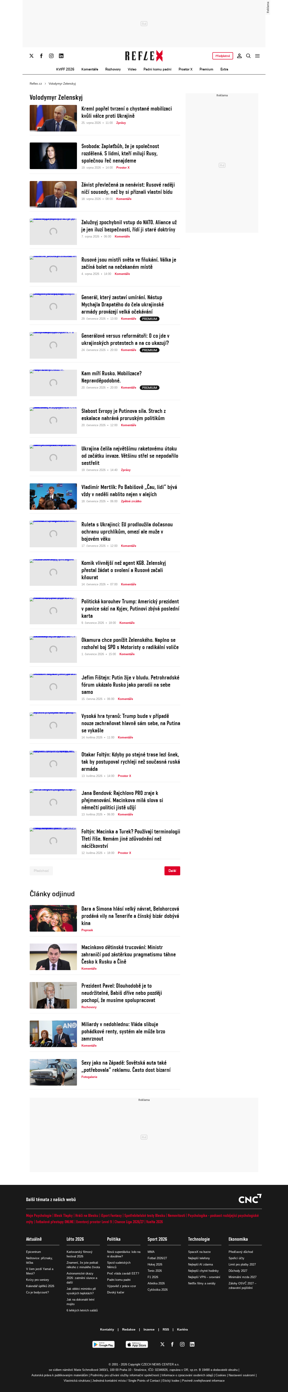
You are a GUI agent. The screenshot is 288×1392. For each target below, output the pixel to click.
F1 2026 (153, 1277)
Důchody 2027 (238, 1270)
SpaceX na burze (199, 1252)
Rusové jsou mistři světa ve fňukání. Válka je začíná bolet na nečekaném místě (128, 263)
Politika (114, 1239)
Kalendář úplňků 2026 (40, 1286)
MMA (151, 1252)
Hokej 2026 (155, 1264)
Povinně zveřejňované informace (203, 1380)
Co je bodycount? (37, 1292)
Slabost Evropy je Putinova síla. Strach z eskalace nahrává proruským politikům (123, 414)
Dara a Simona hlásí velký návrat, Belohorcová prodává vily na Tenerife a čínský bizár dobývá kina (130, 915)
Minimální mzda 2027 (242, 1277)
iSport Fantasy (111, 1215)
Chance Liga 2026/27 (129, 1221)
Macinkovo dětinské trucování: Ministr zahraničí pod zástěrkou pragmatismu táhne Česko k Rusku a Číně (128, 954)
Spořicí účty (236, 1258)
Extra (224, 69)
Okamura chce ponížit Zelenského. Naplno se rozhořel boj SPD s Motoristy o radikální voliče (130, 643)
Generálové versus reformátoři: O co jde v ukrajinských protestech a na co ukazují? (125, 339)
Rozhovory (113, 69)
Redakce (128, 1329)
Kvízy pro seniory (37, 1279)
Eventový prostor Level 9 (94, 1221)
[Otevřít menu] (257, 55)
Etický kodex (171, 1380)
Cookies (221, 1375)
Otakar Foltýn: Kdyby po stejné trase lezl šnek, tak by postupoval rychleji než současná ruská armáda (130, 761)
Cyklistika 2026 (158, 1289)
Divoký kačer (115, 1292)
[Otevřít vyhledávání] (248, 55)
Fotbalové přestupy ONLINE (55, 1221)
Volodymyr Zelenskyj (62, 83)
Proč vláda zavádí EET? (123, 1273)
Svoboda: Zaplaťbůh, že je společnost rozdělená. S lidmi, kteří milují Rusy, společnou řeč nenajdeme (120, 153)
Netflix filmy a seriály (202, 1283)
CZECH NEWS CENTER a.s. (160, 1364)
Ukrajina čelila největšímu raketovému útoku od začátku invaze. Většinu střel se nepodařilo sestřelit (129, 455)
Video (132, 69)
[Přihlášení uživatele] (239, 55)
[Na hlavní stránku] (144, 56)
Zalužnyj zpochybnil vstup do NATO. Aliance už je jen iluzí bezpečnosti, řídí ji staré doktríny (129, 226)
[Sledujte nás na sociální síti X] (31, 55)
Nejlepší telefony (199, 1258)
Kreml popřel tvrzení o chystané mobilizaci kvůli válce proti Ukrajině (126, 112)
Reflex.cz (36, 83)
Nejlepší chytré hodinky (203, 1270)
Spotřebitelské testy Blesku (144, 1215)
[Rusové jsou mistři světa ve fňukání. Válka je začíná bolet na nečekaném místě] (53, 269)
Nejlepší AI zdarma (200, 1264)
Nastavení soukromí (242, 1375)
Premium (206, 69)
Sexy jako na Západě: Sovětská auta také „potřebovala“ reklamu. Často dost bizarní (126, 1066)
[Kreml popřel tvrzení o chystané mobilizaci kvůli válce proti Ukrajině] (53, 118)
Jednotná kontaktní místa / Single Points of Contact (126, 1380)
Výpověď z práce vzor (121, 1286)
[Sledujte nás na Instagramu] (51, 55)
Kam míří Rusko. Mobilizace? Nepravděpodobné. (111, 377)
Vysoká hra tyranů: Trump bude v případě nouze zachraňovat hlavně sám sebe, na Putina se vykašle (130, 723)
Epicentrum (33, 1252)
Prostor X (185, 69)
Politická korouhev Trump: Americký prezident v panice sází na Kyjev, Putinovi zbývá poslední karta (130, 608)
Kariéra (182, 1329)
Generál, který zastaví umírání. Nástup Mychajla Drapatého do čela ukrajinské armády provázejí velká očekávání (122, 304)
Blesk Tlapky (63, 1215)
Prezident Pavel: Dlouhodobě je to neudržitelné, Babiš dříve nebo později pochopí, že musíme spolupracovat (121, 992)
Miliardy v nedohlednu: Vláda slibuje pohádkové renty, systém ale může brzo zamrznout (123, 1031)
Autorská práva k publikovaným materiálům (60, 1375)
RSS (166, 1329)
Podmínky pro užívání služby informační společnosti (124, 1375)
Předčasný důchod (241, 1252)
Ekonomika (238, 1239)
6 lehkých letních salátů (82, 1310)
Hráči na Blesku (86, 1215)
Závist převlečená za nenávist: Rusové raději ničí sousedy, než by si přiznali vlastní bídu (128, 188)
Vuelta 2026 (154, 1221)
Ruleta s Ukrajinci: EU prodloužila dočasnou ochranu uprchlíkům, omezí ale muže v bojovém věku (127, 531)
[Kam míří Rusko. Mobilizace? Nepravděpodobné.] (53, 383)
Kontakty (107, 1329)
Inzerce (149, 1329)
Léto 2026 (75, 1239)
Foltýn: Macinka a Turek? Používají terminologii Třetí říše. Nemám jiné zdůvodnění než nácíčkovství (130, 838)
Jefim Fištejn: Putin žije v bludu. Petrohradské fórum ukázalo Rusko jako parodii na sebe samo (130, 684)
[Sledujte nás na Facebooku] (41, 55)
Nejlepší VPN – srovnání (204, 1277)
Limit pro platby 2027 (242, 1264)
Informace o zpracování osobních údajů (187, 1375)
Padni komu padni (157, 69)
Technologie (199, 1239)
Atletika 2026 (156, 1283)
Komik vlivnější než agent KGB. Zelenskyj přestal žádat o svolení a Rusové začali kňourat (123, 570)
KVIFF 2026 (65, 69)
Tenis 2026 (155, 1270)
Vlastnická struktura (77, 1380)
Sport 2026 (157, 1239)
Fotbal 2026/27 (157, 1258)
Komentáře (89, 69)
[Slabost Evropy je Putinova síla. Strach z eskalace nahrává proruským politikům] (53, 420)
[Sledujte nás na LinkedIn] (61, 55)
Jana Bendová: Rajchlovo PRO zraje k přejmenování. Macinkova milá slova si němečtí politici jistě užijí (122, 800)
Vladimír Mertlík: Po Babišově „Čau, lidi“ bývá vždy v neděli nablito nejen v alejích (129, 491)
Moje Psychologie (39, 1215)
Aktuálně (34, 1239)
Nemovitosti (176, 1215)
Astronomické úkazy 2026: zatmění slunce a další (82, 1278)
